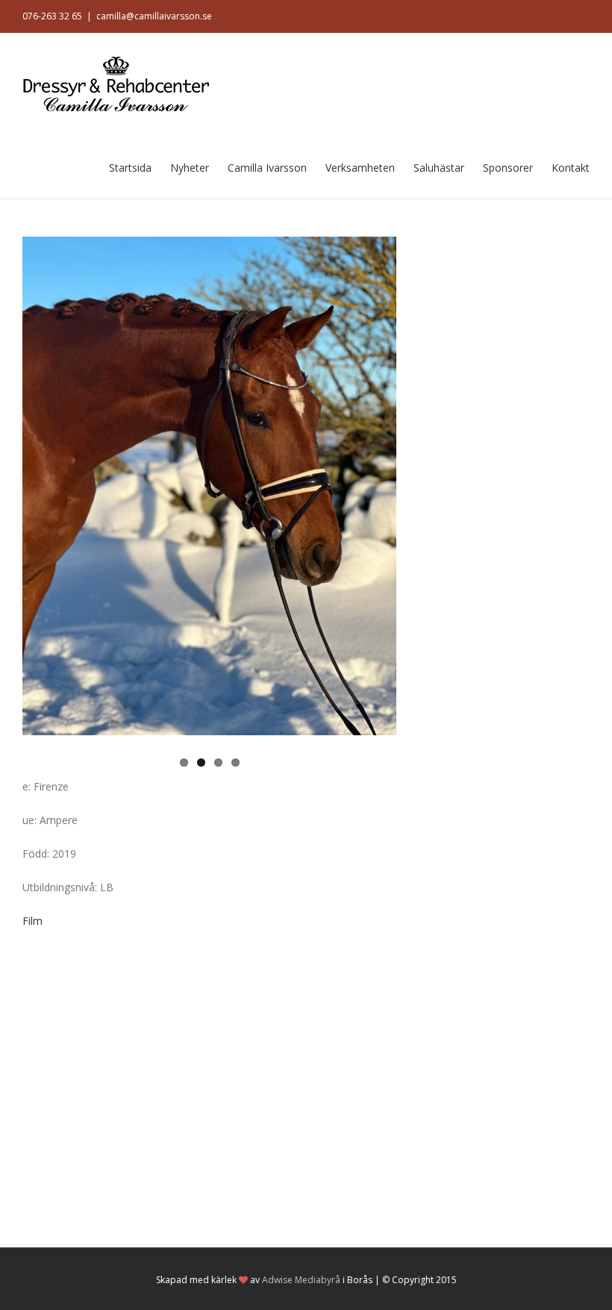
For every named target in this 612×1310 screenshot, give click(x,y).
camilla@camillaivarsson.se (154, 16)
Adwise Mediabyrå (301, 1279)
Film (32, 921)
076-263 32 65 (52, 16)
